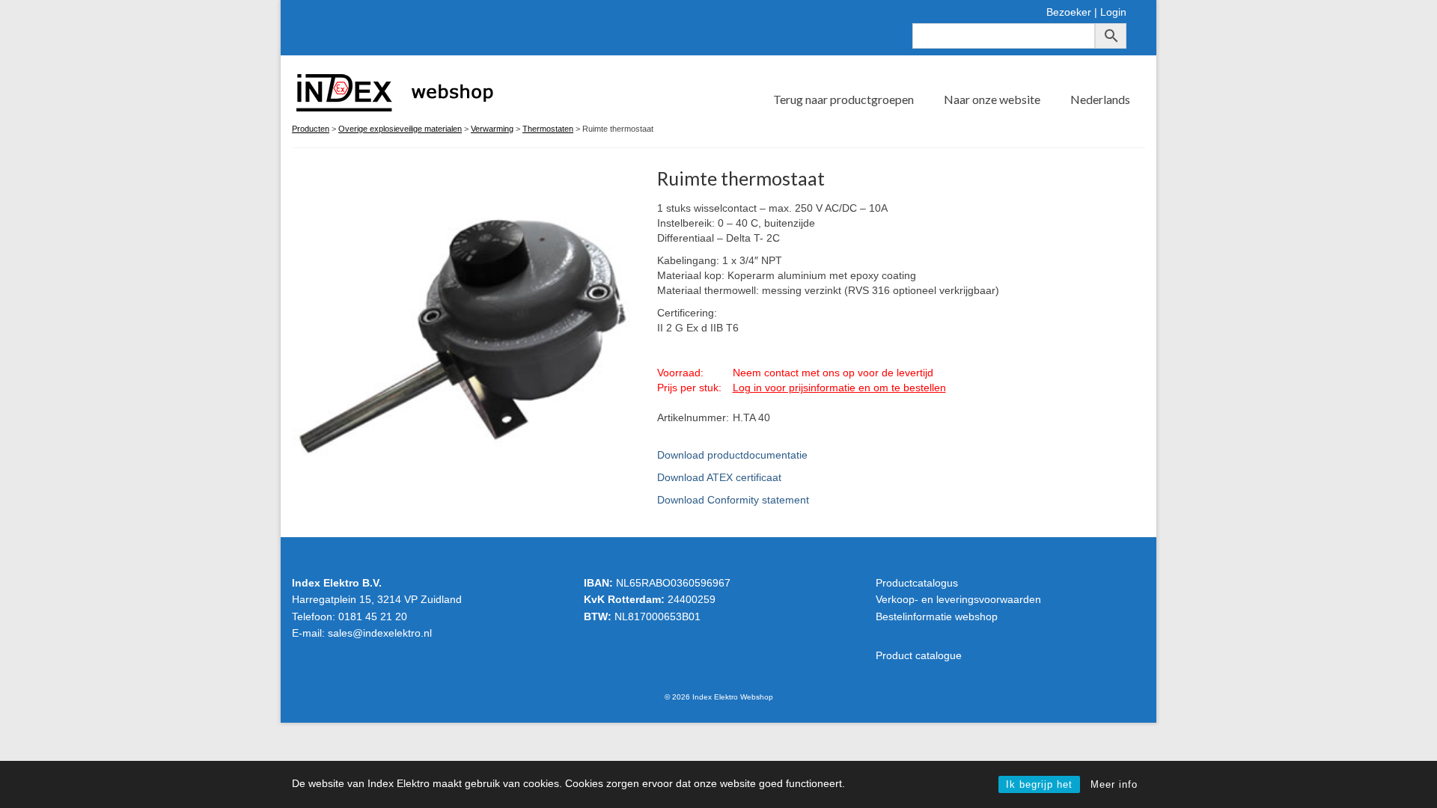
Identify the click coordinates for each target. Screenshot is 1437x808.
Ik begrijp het (1039, 784)
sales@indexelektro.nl (380, 633)
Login (1113, 12)
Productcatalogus (917, 583)
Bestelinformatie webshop (937, 616)
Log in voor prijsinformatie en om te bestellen (839, 388)
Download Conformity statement (733, 500)
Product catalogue (919, 655)
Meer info (1114, 784)
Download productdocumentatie (732, 455)
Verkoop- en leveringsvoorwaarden (958, 599)
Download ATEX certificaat (719, 477)
